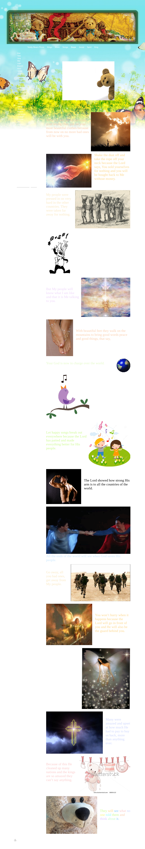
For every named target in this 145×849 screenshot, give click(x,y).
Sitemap (24, 840)
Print (19, 840)
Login (129, 840)
